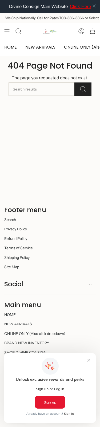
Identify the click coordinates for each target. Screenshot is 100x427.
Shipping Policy (17, 257)
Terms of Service (18, 248)
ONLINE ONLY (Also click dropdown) (34, 333)
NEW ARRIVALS (18, 324)
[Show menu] (7, 31)
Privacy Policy (15, 229)
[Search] (82, 89)
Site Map (11, 266)
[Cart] (92, 31)
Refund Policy (15, 238)
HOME (10, 314)
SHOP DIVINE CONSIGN (25, 352)
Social (14, 284)
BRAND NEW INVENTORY (26, 343)
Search (10, 219)
